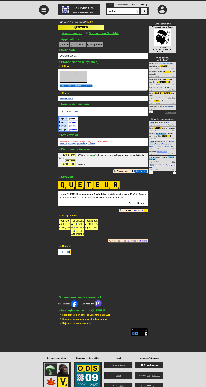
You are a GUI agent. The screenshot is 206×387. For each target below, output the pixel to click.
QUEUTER (65, 224)
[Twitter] (136, 334)
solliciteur (91, 144)
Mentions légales (118, 365)
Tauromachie (92, 155)
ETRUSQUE (78, 224)
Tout (169, 90)
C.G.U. (118, 376)
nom (76, 111)
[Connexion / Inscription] (162, 9)
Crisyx (152, 122)
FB (148, 376)
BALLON (164, 66)
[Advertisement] (43, 59)
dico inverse (141, 171)
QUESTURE (78, 231)
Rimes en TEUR (66, 99)
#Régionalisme (164, 63)
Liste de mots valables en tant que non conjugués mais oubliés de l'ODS (161, 144)
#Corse (159, 87)
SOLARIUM (166, 136)
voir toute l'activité (170, 112)
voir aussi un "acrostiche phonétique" (76, 86)
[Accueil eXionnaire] (61, 22)
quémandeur (81, 144)
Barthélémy (169, 106)
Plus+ (173, 68)
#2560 (167, 122)
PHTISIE (167, 72)
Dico (66, 22)
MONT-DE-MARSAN (162, 93)
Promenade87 (162, 152)
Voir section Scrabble (104, 33)
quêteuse (72, 126)
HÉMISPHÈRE (164, 82)
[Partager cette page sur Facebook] (133, 333)
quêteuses (73, 129)
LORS (157, 101)
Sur (64, 304)
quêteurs (72, 122)
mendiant (63, 144)
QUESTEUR (78, 227)
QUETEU (65, 252)
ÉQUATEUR (167, 79)
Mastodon (156, 376)
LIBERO (158, 128)
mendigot (72, 144)
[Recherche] (144, 11)
